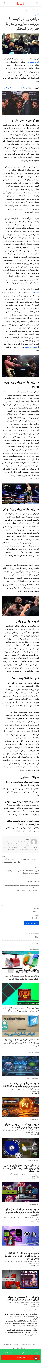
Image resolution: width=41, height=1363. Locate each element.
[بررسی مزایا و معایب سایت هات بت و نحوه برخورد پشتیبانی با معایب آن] (20, 994)
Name (36, 908)
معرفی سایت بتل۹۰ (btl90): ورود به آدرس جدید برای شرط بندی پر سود (22, 1255)
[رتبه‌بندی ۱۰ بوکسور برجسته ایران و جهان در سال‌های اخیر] (20, 1279)
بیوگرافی (36, 1291)
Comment (36, 888)
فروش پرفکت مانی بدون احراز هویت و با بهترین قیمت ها (22, 1125)
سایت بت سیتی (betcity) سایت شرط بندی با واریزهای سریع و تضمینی (21, 1212)
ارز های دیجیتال (34, 1119)
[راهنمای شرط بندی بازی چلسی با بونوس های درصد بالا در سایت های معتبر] (20, 1148)
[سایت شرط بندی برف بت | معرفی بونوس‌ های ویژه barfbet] (20, 1066)
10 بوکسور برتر (32, 62)
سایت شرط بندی (34, 1204)
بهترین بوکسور (31, 347)
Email (37, 915)
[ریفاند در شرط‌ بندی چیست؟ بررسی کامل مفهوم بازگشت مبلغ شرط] (20, 962)
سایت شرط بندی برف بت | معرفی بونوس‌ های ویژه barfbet (21, 1084)
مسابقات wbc (33, 292)
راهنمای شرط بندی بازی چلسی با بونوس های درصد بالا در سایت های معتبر (21, 1168)
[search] (4, 3)
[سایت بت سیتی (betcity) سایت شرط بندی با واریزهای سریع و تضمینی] (20, 1192)
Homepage (34, 10)
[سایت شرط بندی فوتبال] (21, 3)
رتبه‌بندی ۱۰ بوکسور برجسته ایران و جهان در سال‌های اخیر (22, 1298)
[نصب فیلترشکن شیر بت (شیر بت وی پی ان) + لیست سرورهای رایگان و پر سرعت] (20, 1026)
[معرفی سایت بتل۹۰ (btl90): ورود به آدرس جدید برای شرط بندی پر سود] (20, 1236)
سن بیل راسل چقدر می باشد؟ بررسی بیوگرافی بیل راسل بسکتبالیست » (19, 860)
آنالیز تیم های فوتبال (33, 1160)
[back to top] (36, 1358)
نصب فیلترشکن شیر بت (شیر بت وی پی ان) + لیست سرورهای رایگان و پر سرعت (21, 1042)
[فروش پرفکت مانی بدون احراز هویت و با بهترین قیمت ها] (20, 1107)
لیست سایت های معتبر (32, 1078)
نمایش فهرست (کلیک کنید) (14, 88)
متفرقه (27, 10)
